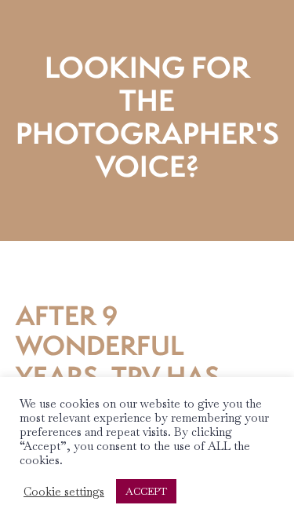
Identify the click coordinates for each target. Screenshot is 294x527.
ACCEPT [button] (146, 491)
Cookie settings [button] (64, 492)
